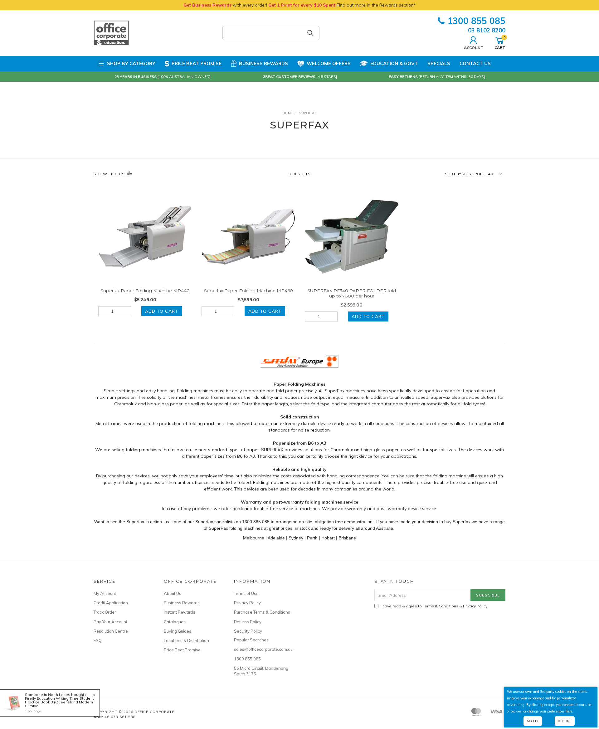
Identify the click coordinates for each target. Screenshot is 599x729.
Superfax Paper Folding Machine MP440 (145, 290)
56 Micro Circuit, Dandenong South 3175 (261, 671)
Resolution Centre (111, 631)
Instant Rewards (179, 612)
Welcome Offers (329, 63)
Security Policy (248, 631)
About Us (172, 593)
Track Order (105, 612)
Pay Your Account (110, 621)
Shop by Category (131, 63)
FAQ (98, 640)
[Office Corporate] (111, 33)
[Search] (310, 33)
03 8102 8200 (486, 30)
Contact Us (475, 63)
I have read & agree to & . (434, 606)
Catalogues (175, 621)
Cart (499, 42)
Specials (438, 63)
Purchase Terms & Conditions (262, 612)
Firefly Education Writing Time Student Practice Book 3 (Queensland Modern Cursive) (59, 702)
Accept (533, 721)
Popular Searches (251, 639)
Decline (565, 721)
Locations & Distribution (186, 640)
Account (473, 47)
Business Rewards (263, 63)
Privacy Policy (247, 602)
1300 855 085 (476, 20)
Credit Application (111, 602)
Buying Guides (177, 631)
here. (569, 711)
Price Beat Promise (197, 63)
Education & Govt (394, 63)
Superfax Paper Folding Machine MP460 (248, 290)
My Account (105, 593)
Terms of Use (246, 593)
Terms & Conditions (440, 606)
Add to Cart (161, 311)
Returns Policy (247, 621)
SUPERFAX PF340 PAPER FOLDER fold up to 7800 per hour (351, 293)
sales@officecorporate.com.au (262, 649)
